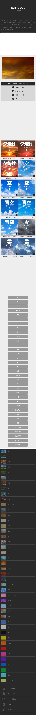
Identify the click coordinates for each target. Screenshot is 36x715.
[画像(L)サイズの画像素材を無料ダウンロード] (18, 87)
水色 (9, 675)
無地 (9, 621)
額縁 (9, 568)
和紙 (9, 525)
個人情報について (12, 709)
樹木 (17, 397)
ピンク (9, 653)
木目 (9, 515)
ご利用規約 (11, 704)
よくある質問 (11, 693)
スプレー (10, 600)
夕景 (17, 315)
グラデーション (12, 595)
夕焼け (20, 22)
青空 (17, 302)
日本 (17, 414)
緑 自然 (18, 405)
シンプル (10, 584)
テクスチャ (11, 504)
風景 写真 (18, 436)
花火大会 (18, 410)
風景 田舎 (18, 427)
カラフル (10, 579)
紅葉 (17, 341)
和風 (17, 354)
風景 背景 (18, 440)
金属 (9, 531)
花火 (17, 349)
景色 (17, 418)
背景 (9, 611)
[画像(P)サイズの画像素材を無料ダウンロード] (18, 99)
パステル (10, 680)
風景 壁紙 (18, 444)
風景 (17, 423)
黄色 (9, 637)
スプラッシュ (11, 589)
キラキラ (10, 547)
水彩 (9, 541)
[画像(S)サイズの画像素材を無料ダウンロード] (18, 95)
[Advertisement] (18, 45)
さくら (18, 336)
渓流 (17, 388)
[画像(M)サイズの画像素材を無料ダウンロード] (18, 91)
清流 (17, 392)
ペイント (10, 605)
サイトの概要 (11, 688)
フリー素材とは (12, 699)
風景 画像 (18, 431)
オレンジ (10, 643)
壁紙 (9, 616)
